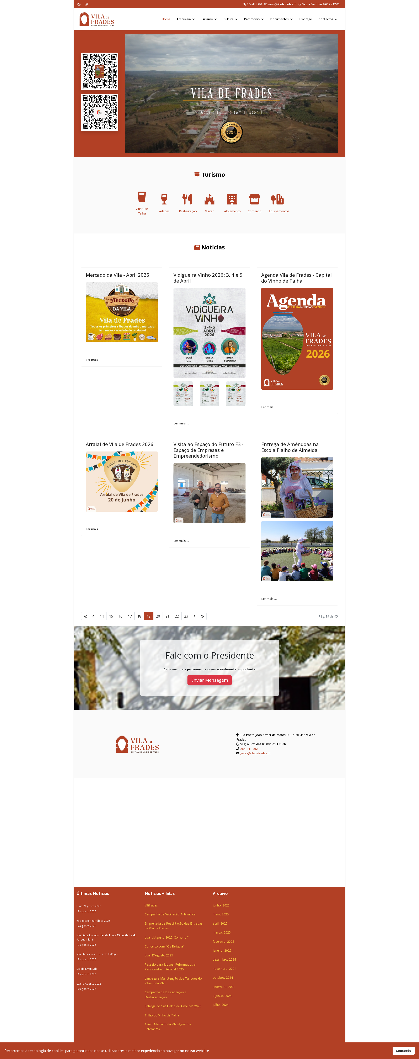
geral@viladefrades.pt (282, 4)
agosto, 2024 (222, 996)
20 (158, 616)
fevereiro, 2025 (223, 941)
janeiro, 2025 (222, 950)
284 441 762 (254, 4)
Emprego (305, 19)
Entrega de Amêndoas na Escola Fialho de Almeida (290, 447)
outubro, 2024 (223, 977)
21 (167, 616)
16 (120, 616)
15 (111, 616)
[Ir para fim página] (202, 616)
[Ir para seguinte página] (194, 616)
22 (177, 616)
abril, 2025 (220, 923)
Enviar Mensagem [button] (209, 680)
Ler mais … (93, 360)
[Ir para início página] (85, 616)
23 (186, 616)
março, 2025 (222, 932)
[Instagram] (86, 4)
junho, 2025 (221, 905)
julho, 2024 (220, 1004)
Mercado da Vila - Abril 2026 (117, 274)
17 (130, 616)
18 (139, 616)
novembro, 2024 (224, 968)
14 (102, 616)
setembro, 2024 (224, 987)
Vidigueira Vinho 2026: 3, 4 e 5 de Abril (207, 277)
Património (252, 19)
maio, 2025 (221, 914)
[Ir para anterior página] (93, 616)
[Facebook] (79, 4)
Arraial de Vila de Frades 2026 (119, 444)
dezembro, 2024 (224, 959)
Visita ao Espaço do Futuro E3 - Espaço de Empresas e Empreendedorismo (208, 450)
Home (166, 19)
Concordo (403, 1051)
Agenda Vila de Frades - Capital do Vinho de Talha (296, 277)
